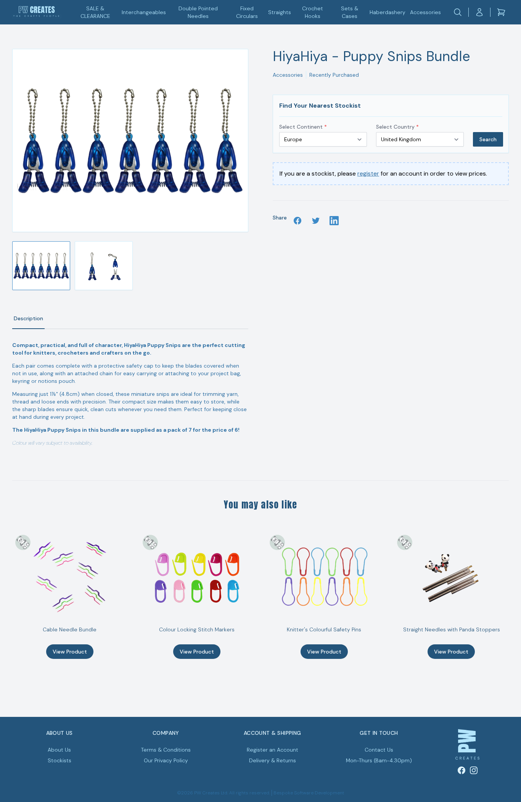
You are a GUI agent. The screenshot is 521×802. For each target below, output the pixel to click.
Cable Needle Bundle (69, 629)
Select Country (397, 126)
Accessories (425, 12)
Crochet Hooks (312, 12)
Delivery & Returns (272, 760)
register (368, 173)
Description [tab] (28, 318)
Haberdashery (387, 12)
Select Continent (303, 126)
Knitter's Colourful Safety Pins (324, 629)
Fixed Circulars (247, 12)
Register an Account (272, 749)
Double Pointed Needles (198, 12)
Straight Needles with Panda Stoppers (451, 629)
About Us (59, 749)
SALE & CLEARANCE (95, 12)
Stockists (59, 760)
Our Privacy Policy (166, 760)
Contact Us (379, 749)
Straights (279, 12)
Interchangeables (144, 12)
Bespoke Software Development (308, 793)
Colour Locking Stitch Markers (197, 629)
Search (488, 139)
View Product (70, 651)
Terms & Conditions (166, 749)
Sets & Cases (349, 12)
